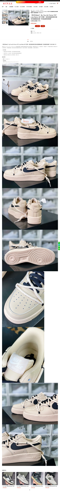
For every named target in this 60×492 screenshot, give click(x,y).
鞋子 (34, 10)
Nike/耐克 (37, 10)
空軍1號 (41, 10)
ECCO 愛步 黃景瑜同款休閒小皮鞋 (8, 486)
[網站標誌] (7, 3)
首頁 (31, 10)
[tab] (28, 40)
